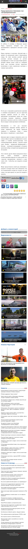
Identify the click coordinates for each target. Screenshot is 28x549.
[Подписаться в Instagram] (2, 180)
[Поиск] (25, 6)
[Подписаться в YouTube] (5, 180)
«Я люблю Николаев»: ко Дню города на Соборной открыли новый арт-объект (11, 197)
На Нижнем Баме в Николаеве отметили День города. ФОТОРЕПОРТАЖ (13, 194)
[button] (26, 18)
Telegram (15, 232)
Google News (15, 178)
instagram (19, 232)
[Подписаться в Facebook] (20, 178)
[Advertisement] (14, 213)
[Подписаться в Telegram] (23, 178)
